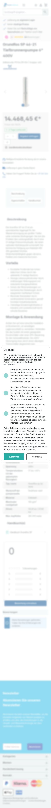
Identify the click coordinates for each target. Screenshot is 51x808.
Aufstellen (37, 456)
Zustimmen (14, 456)
